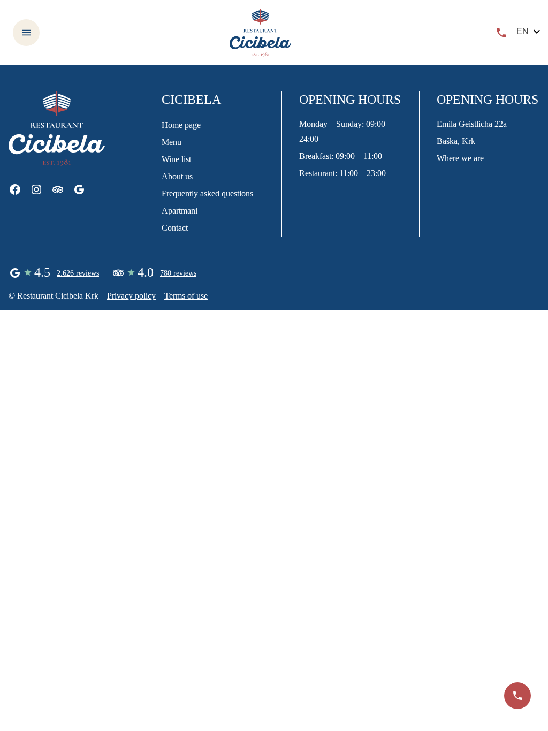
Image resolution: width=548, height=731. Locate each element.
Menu (171, 142)
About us (177, 176)
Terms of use (186, 295)
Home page (181, 125)
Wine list (176, 159)
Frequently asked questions (207, 193)
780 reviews (178, 273)
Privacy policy (131, 295)
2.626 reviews (78, 273)
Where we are (460, 158)
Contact (175, 227)
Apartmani (179, 210)
